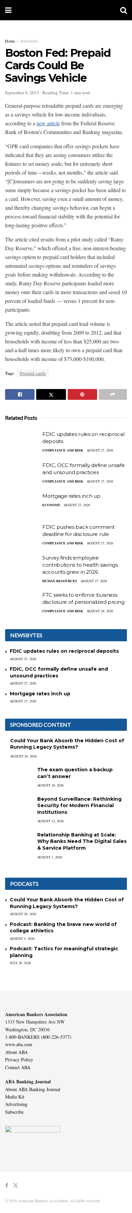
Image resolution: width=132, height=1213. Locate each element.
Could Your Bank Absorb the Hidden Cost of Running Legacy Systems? (67, 744)
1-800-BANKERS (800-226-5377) (38, 1037)
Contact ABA (17, 1067)
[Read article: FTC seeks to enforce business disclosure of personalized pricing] (22, 603)
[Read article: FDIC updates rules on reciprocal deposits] (22, 443)
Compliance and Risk (62, 450)
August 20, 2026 (23, 756)
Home (10, 41)
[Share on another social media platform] (113, 394)
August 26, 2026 (100, 611)
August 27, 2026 (100, 450)
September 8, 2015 (22, 92)
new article (48, 123)
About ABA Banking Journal (32, 1089)
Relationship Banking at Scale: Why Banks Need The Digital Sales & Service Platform (82, 841)
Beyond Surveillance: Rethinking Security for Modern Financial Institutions (79, 805)
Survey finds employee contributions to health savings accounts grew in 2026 (80, 564)
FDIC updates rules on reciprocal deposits (64, 651)
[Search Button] (123, 10)
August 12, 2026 (50, 821)
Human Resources (59, 580)
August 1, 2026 (49, 857)
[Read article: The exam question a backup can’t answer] (18, 776)
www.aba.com (18, 1044)
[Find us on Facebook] (6, 1185)
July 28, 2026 (20, 962)
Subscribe (14, 1112)
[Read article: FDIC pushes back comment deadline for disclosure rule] (22, 535)
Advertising (16, 1104)
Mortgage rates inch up (71, 496)
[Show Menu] (8, 10)
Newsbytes (29, 41)
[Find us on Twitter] (15, 1185)
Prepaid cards (33, 373)
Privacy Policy (19, 1059)
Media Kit (14, 1096)
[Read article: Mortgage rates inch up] (22, 504)
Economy (51, 504)
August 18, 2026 (50, 785)
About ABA (16, 1052)
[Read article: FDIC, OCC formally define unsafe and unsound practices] (22, 474)
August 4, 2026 (22, 938)
